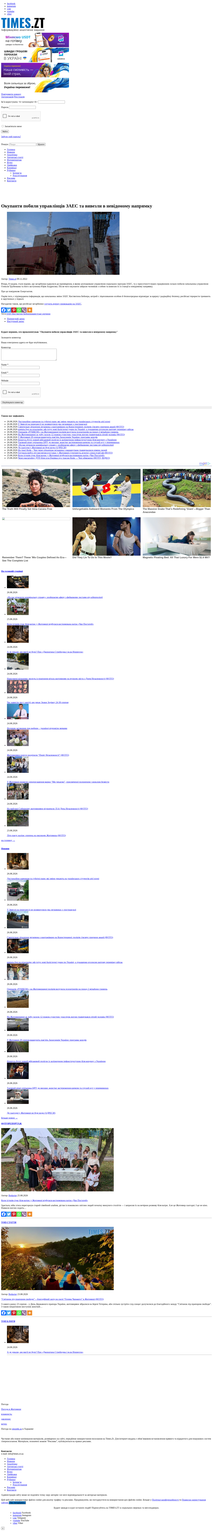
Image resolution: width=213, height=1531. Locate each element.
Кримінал (12, 167)
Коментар (6, 347)
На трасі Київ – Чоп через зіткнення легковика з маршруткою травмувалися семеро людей (62, 450)
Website (4, 380)
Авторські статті (15, 157)
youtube (10, 11)
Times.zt (12, 279)
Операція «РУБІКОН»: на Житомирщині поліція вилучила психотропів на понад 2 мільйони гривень (68, 432)
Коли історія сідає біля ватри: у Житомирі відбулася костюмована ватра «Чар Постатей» (61, 455)
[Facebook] (3, 310)
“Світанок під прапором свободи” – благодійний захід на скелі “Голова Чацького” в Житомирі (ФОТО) (52, 1299)
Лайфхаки (12, 165)
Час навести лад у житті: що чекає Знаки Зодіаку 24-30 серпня (37, 702)
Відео (9, 162)
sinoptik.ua (17, 1429)
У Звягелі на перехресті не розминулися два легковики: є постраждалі (52, 424)
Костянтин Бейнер (21, 314)
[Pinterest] (13, 310)
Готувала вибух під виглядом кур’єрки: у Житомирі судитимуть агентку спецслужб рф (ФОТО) (65, 453)
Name (4, 364)
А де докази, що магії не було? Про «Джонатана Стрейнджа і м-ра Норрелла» (45, 652)
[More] (30, 310)
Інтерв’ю (17, 173)
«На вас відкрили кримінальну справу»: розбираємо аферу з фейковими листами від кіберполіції (66, 445)
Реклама (11, 178)
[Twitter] (8, 310)
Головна (11, 149)
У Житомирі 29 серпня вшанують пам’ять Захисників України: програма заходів (58, 437)
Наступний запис (15, 321)
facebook (11, 3)
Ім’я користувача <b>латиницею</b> (19, 102)
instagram (11, 6)
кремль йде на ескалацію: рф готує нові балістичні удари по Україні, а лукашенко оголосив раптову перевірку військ (76, 429)
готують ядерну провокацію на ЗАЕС (62, 304)
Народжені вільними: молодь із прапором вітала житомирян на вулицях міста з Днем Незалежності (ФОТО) (60, 678)
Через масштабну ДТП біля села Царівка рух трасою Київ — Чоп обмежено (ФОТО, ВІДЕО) (64, 458)
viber (9, 14)
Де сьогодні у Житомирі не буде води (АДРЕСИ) (42, 447)
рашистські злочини (40, 314)
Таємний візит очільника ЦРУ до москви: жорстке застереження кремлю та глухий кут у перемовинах (69, 442)
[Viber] (24, 310)
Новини (11, 152)
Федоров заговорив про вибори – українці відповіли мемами (37, 728)
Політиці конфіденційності (165, 1500)
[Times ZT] (106, 25)
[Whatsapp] (18, 310)
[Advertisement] (106, 193)
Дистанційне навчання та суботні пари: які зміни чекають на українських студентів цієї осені (64, 421)
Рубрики (11, 170)
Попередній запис (16, 318)
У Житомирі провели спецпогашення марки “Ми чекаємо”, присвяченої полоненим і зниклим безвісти (58, 782)
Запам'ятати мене (13, 126)
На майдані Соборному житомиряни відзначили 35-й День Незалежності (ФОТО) (47, 808)
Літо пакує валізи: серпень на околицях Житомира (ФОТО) (36, 835)
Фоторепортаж (14, 160)
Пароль (4, 107)
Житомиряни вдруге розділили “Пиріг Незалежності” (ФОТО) (38, 755)
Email (4, 372)
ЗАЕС (9, 314)
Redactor (13, 1195)
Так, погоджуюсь (17, 1503)
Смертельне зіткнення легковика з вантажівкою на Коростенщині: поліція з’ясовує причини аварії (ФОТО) (71, 426)
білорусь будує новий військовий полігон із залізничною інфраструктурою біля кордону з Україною (67, 440)
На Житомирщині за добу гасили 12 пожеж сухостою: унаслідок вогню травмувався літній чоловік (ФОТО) (71, 434)
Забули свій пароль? (11, 136)
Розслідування (20, 175)
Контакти (11, 181)
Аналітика (12, 154)
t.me (9, 9)
